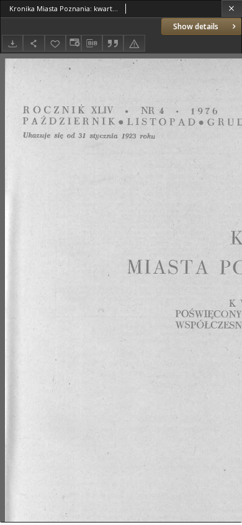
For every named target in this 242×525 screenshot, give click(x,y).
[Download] (12, 43)
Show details (195, 26)
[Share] (33, 43)
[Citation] (112, 43)
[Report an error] (134, 43)
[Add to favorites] (55, 43)
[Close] (232, 8)
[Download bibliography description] (91, 43)
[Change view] (73, 43)
